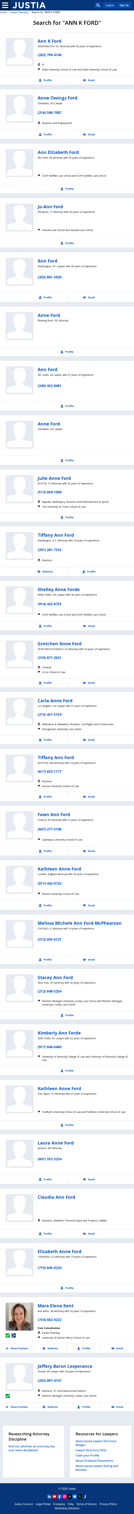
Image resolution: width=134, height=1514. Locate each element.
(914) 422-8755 (49, 604)
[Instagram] (64, 1496)
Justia (3, 12)
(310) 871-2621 (49, 657)
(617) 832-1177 (49, 771)
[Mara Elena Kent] (20, 1317)
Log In (110, 5)
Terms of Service (86, 1504)
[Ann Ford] (20, 272)
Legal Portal (42, 1504)
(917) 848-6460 (49, 1046)
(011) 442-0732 (49, 883)
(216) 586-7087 (49, 112)
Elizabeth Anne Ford (59, 1251)
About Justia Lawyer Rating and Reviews (97, 1468)
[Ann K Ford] (20, 52)
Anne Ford (49, 315)
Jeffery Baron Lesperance (65, 1366)
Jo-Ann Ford (50, 206)
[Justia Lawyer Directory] (29, 5)
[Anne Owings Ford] (20, 109)
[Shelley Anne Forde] (20, 600)
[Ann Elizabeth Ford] (20, 163)
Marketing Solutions (67, 1508)
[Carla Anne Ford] (20, 712)
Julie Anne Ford (54, 478)
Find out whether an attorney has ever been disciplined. (32, 1448)
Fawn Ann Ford (54, 814)
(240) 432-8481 (49, 385)
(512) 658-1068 (49, 492)
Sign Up (124, 5)
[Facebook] (59, 1496)
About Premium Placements (94, 1461)
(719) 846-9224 (49, 1267)
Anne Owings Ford (57, 98)
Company (59, 1504)
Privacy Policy (108, 1504)
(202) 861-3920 (49, 277)
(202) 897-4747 (49, 1380)
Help (71, 1504)
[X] (80, 1496)
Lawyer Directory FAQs (91, 1450)
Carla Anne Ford (55, 700)
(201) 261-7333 (49, 549)
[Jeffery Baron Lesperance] (20, 1377)
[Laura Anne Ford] (20, 1154)
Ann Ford (47, 261)
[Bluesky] (75, 1496)
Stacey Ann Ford (55, 977)
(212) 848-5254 (49, 991)
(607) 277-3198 (49, 829)
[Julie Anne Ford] (20, 489)
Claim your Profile (87, 1455)
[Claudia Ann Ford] (20, 1208)
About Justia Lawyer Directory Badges (96, 1443)
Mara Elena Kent (56, 1306)
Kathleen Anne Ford (59, 869)
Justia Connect (23, 1504)
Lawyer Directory (19, 12)
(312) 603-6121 (49, 939)
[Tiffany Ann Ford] (20, 546)
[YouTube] (54, 1496)
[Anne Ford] (20, 326)
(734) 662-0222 (49, 1319)
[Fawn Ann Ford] (20, 825)
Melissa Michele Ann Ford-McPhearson (80, 923)
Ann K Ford (49, 41)
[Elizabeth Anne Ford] (20, 1262)
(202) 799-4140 (49, 54)
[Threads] (70, 1496)
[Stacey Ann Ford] (20, 988)
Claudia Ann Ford (56, 1197)
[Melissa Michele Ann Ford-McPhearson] (20, 934)
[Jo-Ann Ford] (20, 218)
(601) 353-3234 (49, 1159)
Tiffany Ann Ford (56, 535)
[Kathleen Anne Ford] (20, 880)
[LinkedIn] (49, 1496)
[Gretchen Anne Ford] (20, 655)
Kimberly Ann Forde (59, 1033)
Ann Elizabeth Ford (58, 152)
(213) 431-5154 (49, 714)
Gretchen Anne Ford (60, 643)
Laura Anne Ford (56, 1143)
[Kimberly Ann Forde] (20, 1044)
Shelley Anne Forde (59, 589)
